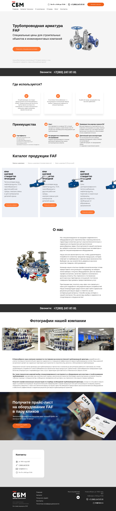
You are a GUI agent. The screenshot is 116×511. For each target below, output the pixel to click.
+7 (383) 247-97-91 (77, 4)
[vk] (78, 497)
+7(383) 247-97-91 (65, 72)
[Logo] (18, 4)
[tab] (18, 163)
